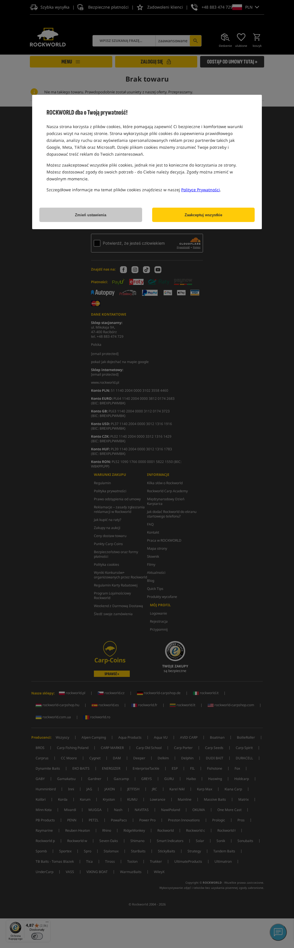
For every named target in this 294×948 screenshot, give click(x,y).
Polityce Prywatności (200, 189)
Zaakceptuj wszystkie (203, 215)
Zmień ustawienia (90, 215)
